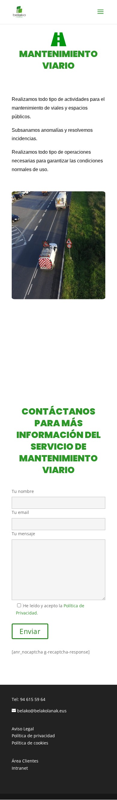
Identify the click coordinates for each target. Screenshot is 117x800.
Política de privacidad (33, 735)
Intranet (20, 768)
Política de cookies (30, 743)
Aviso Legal (23, 729)
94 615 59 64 (32, 699)
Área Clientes (25, 761)
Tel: (16, 699)
